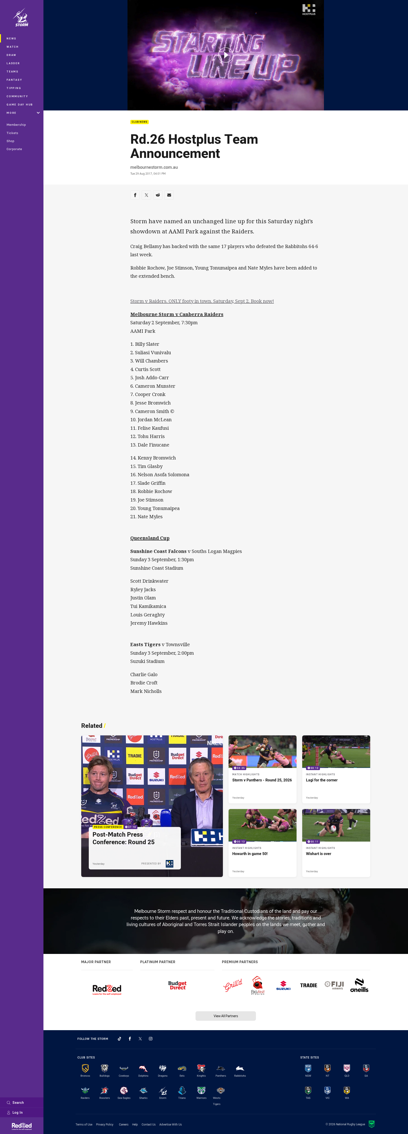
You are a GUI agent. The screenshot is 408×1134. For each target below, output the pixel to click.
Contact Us (149, 1124)
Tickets (12, 133)
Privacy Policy (104, 1124)
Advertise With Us (170, 1124)
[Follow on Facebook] (130, 1038)
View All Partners (226, 1016)
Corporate (14, 149)
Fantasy (14, 79)
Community (17, 96)
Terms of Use (84, 1124)
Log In (18, 1112)
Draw (12, 55)
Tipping (14, 88)
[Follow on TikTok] (119, 1038)
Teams (13, 71)
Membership (16, 124)
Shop (10, 141)
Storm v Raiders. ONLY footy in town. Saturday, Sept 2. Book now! (202, 301)
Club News (139, 122)
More (12, 112)
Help (135, 1124)
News (12, 38)
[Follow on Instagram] (151, 1038)
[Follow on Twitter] (140, 1038)
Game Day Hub (20, 104)
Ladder (13, 63)
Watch (13, 46)
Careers (123, 1124)
